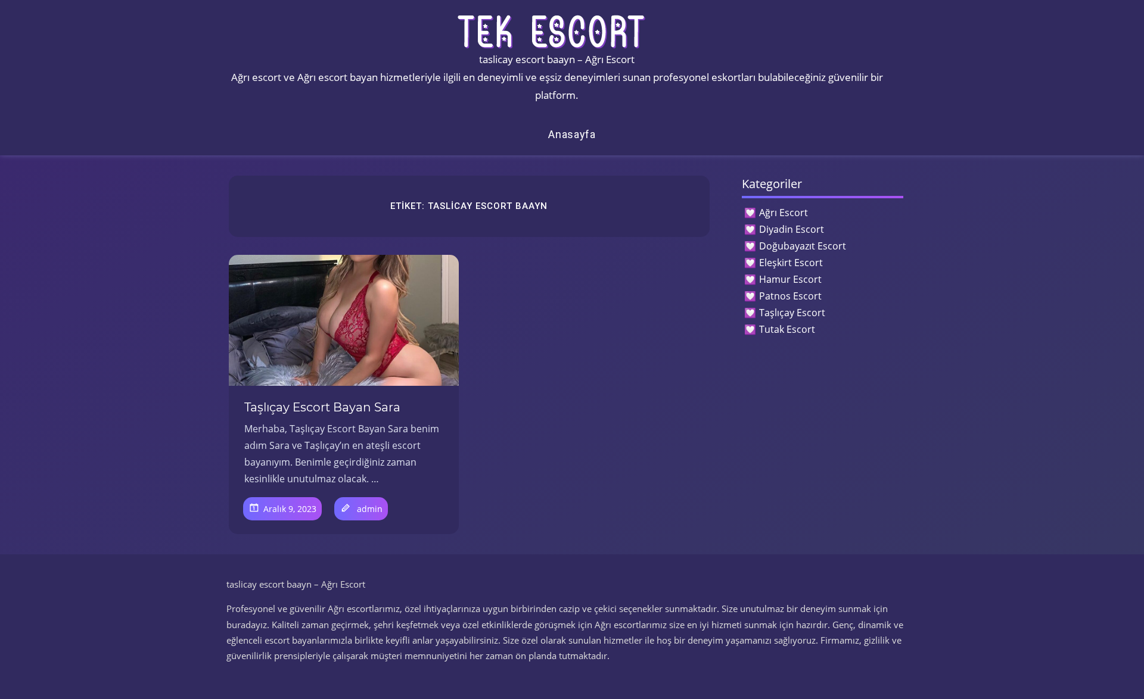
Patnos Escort (790, 295)
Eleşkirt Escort (791, 262)
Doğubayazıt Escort (802, 245)
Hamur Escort (790, 279)
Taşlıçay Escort (792, 312)
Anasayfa (572, 134)
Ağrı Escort (783, 212)
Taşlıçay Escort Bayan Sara (322, 407)
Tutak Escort (787, 329)
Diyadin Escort (791, 229)
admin (370, 508)
